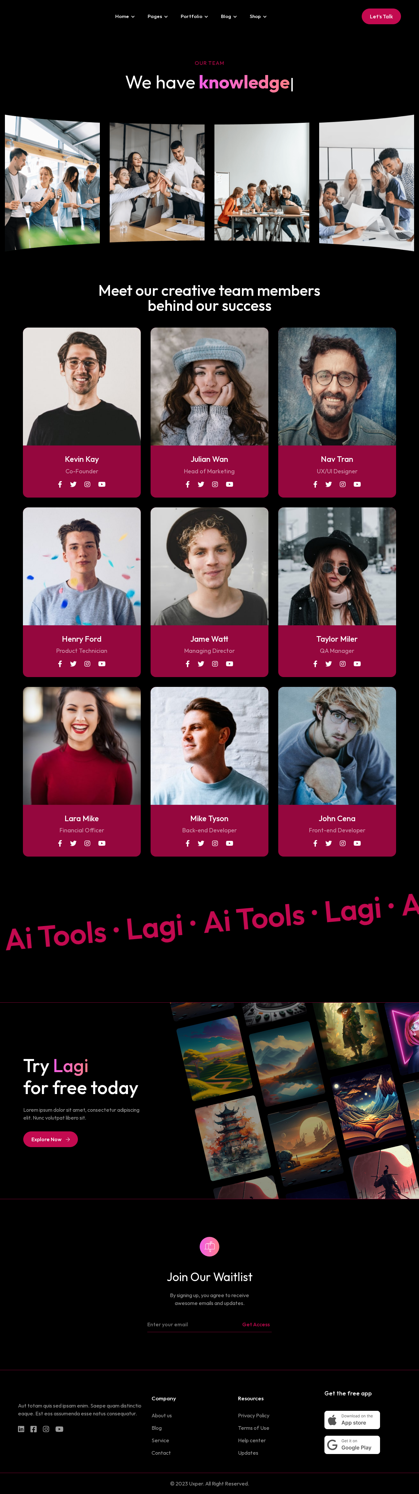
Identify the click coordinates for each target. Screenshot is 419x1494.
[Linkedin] (21, 1429)
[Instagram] (46, 1429)
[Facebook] (33, 1429)
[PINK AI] (19, 16)
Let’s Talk (381, 16)
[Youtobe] (59, 1429)
